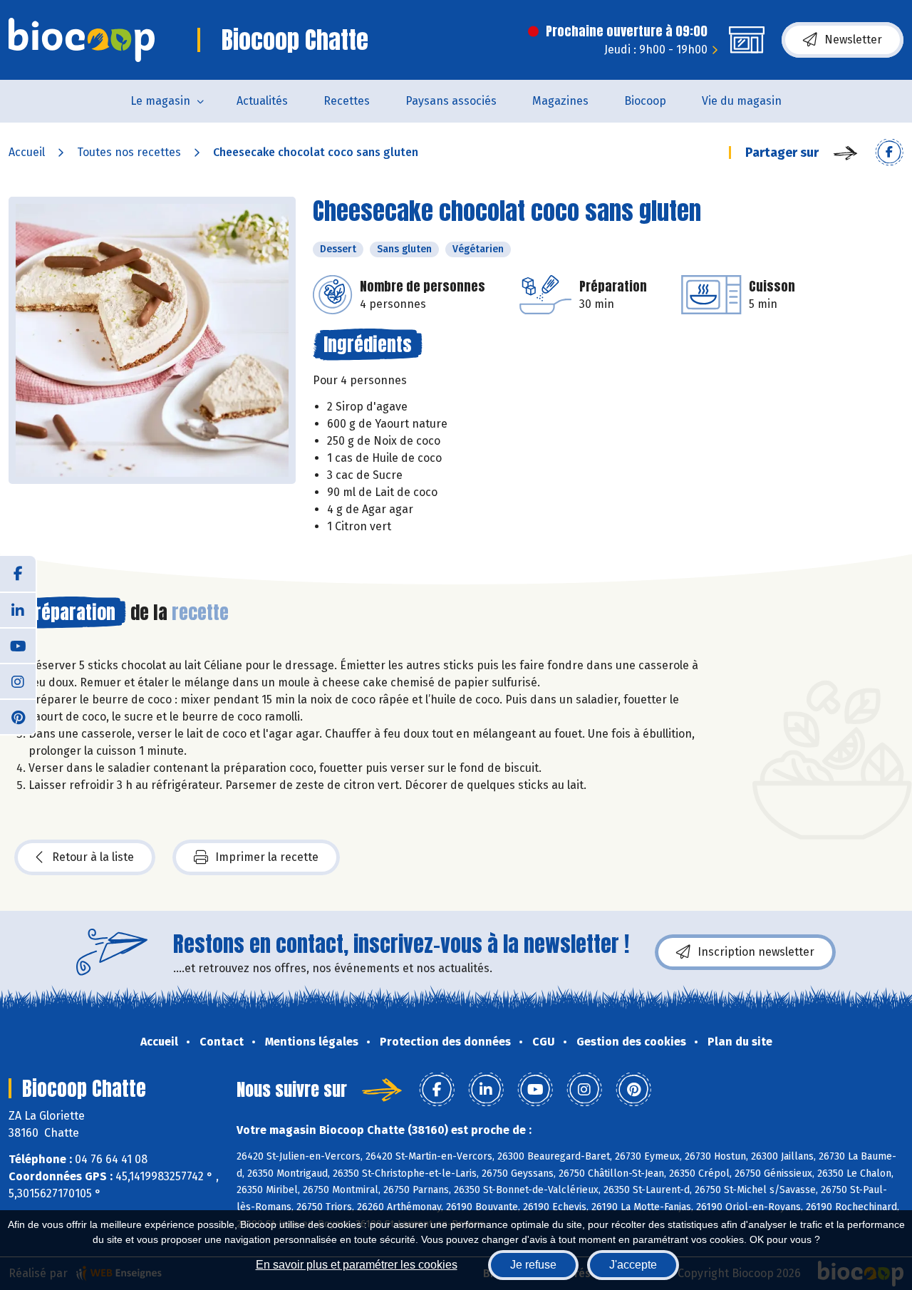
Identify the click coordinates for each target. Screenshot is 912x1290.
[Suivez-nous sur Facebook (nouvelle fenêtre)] (18, 574)
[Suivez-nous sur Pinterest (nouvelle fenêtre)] (18, 716)
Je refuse (533, 1265)
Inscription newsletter (756, 952)
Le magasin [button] (160, 101)
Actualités (262, 101)
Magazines (560, 101)
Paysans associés (451, 101)
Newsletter (853, 39)
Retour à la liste (93, 857)
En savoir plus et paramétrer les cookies (356, 1265)
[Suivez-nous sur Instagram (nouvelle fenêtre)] (18, 680)
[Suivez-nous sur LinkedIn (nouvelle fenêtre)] (18, 609)
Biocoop (645, 101)
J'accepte (633, 1265)
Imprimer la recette (266, 857)
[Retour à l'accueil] (82, 40)
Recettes (346, 101)
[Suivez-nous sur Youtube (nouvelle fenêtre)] (18, 645)
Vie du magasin (742, 101)
